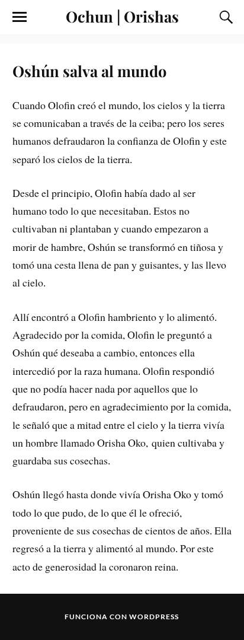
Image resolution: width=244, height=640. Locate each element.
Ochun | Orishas (122, 16)
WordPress (154, 616)
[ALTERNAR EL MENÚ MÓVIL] (19, 17)
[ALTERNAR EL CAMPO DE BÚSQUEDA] (224, 17)
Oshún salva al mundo (89, 71)
